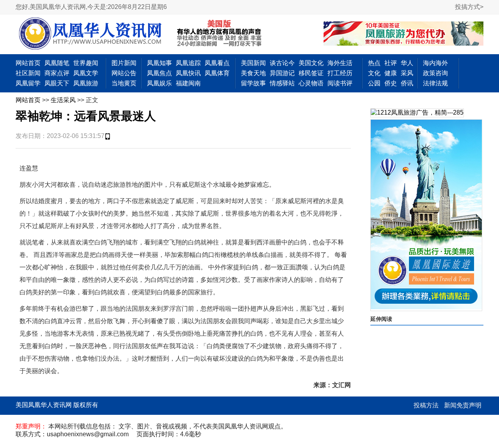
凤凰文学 (85, 73)
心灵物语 (311, 83)
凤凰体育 (217, 73)
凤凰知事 (159, 63)
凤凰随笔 (56, 63)
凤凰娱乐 (159, 83)
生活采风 (63, 100)
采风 (407, 73)
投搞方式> (469, 7)
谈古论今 (282, 63)
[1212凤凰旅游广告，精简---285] (417, 112)
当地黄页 (123, 83)
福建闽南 (188, 83)
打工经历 (339, 73)
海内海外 (435, 63)
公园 (374, 83)
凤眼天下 (56, 83)
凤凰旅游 (85, 83)
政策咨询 (435, 73)
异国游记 (282, 73)
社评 (390, 63)
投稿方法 (426, 405)
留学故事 (253, 83)
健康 (390, 73)
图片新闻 (123, 63)
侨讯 (407, 83)
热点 (374, 63)
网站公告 (123, 73)
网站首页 (28, 63)
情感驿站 (282, 83)
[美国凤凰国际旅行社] (403, 34)
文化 (374, 73)
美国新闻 (253, 63)
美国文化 (311, 63)
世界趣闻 (85, 63)
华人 (407, 63)
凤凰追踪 (188, 63)
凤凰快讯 (188, 73)
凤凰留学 (28, 83)
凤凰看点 (217, 63)
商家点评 (56, 73)
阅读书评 (339, 83)
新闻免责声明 (462, 405)
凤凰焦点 (159, 73)
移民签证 (311, 73)
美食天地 (253, 73)
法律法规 (435, 83)
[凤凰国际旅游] (426, 215)
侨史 (390, 83)
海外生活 (339, 63)
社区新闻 (28, 73)
